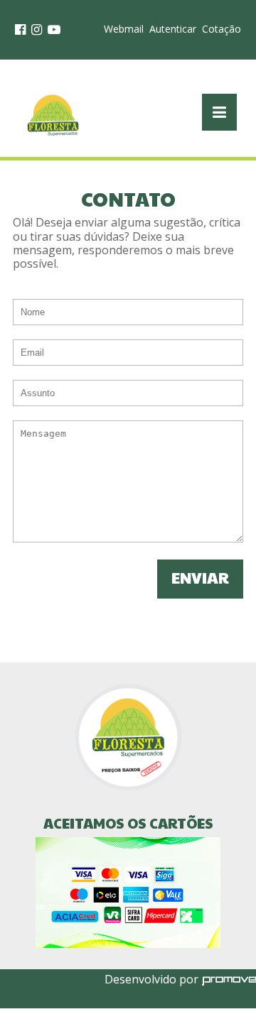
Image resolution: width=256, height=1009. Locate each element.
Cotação (221, 29)
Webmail (124, 29)
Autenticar (172, 29)
